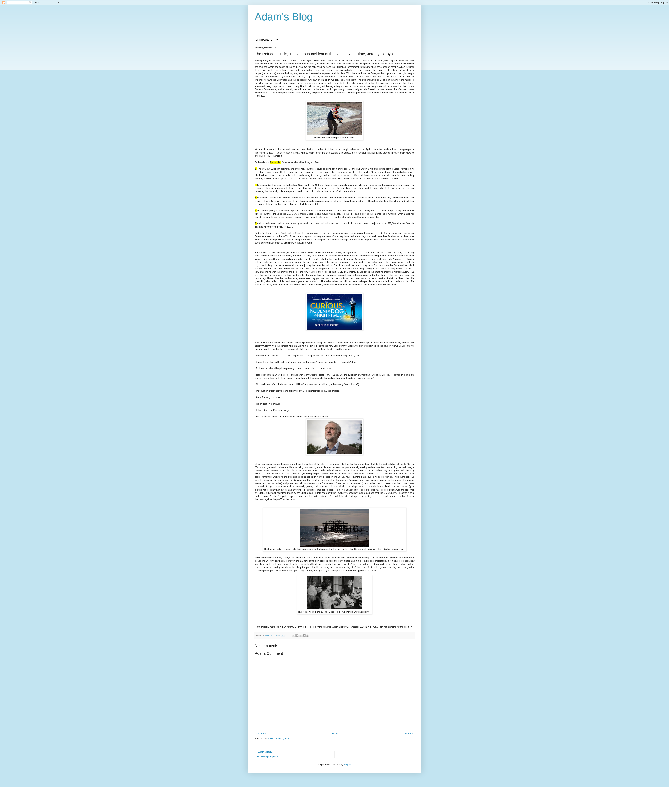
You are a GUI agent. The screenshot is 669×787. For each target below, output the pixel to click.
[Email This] (294, 635)
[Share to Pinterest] (307, 635)
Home (335, 733)
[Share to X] (300, 635)
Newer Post (261, 733)
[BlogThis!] (297, 635)
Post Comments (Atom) (278, 738)
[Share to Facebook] (304, 635)
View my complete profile (266, 756)
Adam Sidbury (265, 752)
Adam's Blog (284, 17)
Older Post (409, 733)
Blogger (347, 764)
